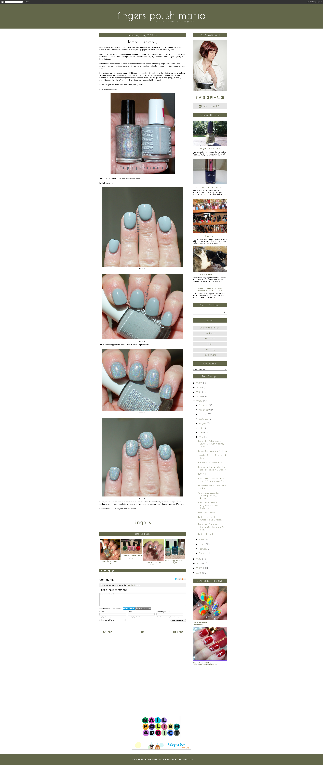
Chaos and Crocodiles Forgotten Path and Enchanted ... (208, 505)
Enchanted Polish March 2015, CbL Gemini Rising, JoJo (211, 444)
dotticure (210, 333)
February (203, 548)
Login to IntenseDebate (129, 608)
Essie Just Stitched (206, 512)
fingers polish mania (161, 15)
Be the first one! (134, 585)
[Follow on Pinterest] (204, 97)
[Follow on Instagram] (208, 97)
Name (101, 611)
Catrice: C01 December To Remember (206, 665)
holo (209, 343)
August (203, 423)
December (204, 405)
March (202, 544)
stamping (210, 349)
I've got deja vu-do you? (210, 149)
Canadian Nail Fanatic (200, 622)
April (202, 539)
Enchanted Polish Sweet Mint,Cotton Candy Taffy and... (211, 527)
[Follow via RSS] (218, 97)
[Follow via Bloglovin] (215, 97)
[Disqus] (142, 672)
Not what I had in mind (209, 274)
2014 (199, 559)
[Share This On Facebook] (101, 570)
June (201, 432)
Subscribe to (104, 620)
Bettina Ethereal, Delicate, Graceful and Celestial (210, 518)
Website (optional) (163, 611)
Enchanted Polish (209, 327)
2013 (199, 563)
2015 (199, 401)
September (204, 418)
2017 (199, 392)
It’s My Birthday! (198, 624)
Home (143, 632)
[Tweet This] (105, 570)
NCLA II (202, 474)
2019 (199, 383)
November (204, 409)
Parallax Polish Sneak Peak (210, 462)
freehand (210, 338)
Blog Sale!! (209, 236)
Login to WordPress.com (143, 608)
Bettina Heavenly (206, 534)
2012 (199, 568)
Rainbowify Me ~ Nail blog (201, 663)
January (203, 553)
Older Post (178, 632)
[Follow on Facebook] (196, 97)
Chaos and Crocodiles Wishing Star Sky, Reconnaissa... (208, 495)
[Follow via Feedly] (211, 97)
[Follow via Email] (222, 97)
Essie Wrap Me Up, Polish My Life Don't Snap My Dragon (212, 468)
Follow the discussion (183, 579)
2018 (199, 387)
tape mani (210, 354)
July (201, 428)
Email (130, 611)
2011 (198, 572)
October (203, 414)
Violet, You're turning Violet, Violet (209, 187)
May (201, 437)
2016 (199, 396)
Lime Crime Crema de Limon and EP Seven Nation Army (212, 480)
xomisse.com (187, 759)
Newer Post (107, 632)
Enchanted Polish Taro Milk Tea (212, 451)
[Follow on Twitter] (200, 97)
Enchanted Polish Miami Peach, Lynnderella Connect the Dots (210, 289)
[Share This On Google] (113, 570)
